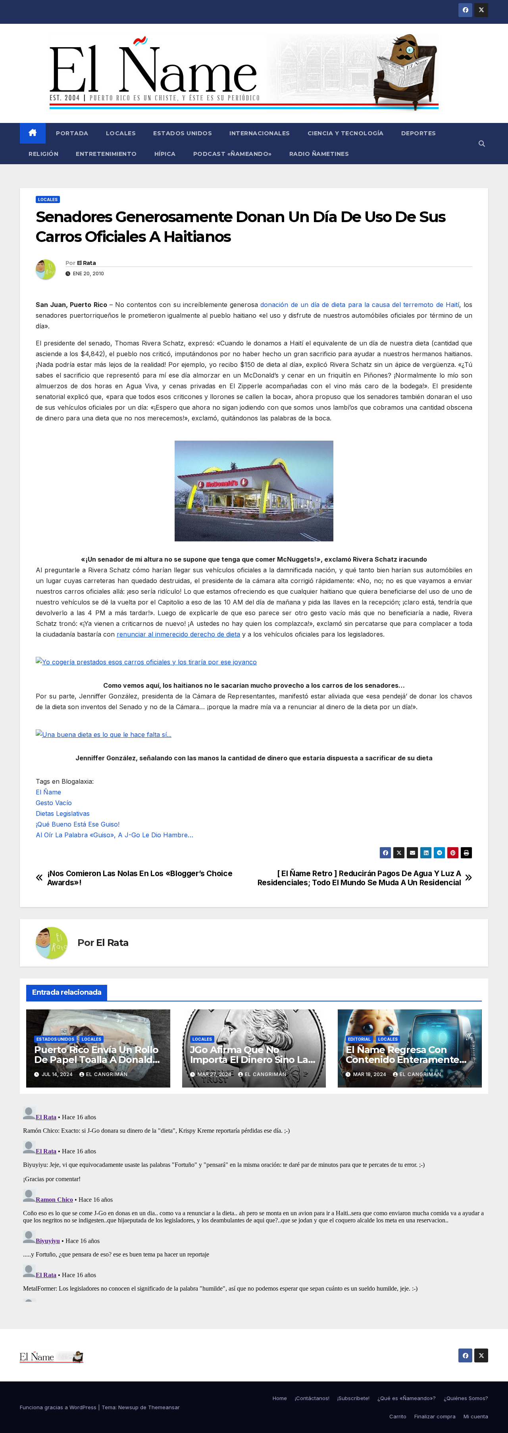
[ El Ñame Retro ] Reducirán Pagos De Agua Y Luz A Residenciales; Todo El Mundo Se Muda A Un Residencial (359, 878)
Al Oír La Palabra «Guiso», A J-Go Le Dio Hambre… (114, 835)
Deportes (418, 133)
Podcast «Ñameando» (232, 153)
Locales (121, 133)
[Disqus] (254, 1202)
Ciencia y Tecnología (346, 133)
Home (280, 1398)
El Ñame (48, 792)
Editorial (359, 1039)
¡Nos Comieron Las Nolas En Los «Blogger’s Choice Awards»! (140, 878)
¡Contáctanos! (312, 1398)
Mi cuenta (476, 1416)
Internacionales (259, 133)
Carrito (397, 1416)
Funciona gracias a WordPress (59, 1407)
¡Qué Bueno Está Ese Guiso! (77, 824)
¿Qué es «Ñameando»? (406, 1398)
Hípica (165, 153)
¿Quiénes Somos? (466, 1398)
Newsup (128, 1407)
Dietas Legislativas (63, 813)
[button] (482, 144)
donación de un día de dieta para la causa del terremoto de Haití (359, 305)
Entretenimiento (106, 153)
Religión (43, 153)
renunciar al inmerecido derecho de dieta (178, 634)
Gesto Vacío (54, 803)
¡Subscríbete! (353, 1398)
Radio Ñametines (319, 153)
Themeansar (164, 1407)
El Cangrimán (107, 1074)
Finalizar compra (435, 1416)
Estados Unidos (182, 133)
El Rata (86, 263)
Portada (71, 133)
